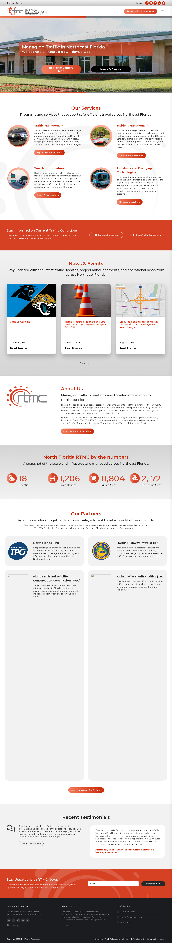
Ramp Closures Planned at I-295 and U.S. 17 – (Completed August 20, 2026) (85, 324)
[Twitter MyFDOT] (28, 920)
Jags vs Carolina (20, 321)
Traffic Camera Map (63, 69)
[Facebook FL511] (18, 920)
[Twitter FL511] (9, 920)
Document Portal (127, 912)
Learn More (67, 925)
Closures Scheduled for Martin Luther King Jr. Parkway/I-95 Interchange (138, 324)
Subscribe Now (153, 884)
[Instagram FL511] (13, 920)
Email (92, 883)
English (10, 3)
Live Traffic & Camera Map (131, 917)
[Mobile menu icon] (162, 11)
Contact (138, 3)
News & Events (110, 69)
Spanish (19, 3)
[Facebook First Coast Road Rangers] (23, 920)
